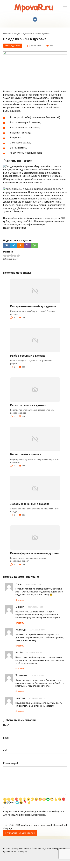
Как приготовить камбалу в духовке (33, 306)
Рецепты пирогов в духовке (28, 405)
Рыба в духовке (12, 45)
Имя (6, 725)
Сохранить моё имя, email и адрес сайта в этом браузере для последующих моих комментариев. (33, 813)
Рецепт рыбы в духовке (25, 454)
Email (7, 738)
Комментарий (10, 763)
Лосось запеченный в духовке (29, 503)
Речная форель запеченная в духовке (34, 553)
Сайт (5, 750)
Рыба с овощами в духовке (27, 355)
